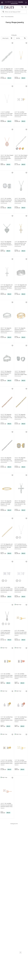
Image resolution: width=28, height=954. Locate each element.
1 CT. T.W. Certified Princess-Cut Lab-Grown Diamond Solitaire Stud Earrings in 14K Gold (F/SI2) (21, 762)
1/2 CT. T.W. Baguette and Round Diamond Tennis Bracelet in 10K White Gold (6, 459)
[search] (3, 11)
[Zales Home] (9, 7)
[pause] (2, 2)
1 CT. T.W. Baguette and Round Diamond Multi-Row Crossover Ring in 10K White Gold (21, 286)
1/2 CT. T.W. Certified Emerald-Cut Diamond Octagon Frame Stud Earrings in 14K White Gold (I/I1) (6, 200)
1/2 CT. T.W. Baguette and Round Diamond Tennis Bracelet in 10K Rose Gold (6, 416)
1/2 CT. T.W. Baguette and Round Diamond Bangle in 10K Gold (6, 502)
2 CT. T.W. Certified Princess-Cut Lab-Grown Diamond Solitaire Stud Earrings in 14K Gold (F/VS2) (21, 113)
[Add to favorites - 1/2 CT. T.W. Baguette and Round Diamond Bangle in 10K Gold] (12, 475)
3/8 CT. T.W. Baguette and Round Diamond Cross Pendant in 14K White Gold (20, 502)
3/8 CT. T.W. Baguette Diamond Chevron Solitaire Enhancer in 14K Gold (21, 329)
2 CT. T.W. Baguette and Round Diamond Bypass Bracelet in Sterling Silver (7, 70)
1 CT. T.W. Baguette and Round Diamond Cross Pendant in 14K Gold (21, 243)
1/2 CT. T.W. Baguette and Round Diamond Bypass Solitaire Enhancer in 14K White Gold (6, 373)
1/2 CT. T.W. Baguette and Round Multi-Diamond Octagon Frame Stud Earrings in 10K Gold (21, 459)
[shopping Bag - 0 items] (26, 7)
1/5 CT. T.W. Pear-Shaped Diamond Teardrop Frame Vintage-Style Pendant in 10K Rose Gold (7, 157)
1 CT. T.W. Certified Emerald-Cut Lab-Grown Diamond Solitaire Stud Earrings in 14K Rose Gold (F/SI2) (21, 675)
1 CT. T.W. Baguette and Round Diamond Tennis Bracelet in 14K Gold (7, 545)
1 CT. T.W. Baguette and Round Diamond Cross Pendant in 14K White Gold (7, 286)
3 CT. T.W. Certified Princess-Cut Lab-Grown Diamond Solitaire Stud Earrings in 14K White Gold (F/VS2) (21, 589)
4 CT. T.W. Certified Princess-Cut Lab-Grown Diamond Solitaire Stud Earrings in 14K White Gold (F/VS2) (7, 589)
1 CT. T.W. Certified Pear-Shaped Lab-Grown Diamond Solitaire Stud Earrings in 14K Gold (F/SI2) (7, 718)
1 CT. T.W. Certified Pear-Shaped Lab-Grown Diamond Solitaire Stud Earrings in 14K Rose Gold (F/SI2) (21, 718)
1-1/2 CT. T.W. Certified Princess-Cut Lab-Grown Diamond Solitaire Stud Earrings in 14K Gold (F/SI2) (7, 762)
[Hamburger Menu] (2, 7)
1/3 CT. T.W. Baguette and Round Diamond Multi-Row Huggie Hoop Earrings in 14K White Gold (20, 373)
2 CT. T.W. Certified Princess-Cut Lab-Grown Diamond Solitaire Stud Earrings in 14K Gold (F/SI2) (21, 632)
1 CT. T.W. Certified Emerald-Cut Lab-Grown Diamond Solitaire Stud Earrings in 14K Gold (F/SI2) (7, 675)
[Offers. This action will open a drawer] (22, 7)
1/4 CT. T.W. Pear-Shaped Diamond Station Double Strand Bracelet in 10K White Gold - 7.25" (21, 157)
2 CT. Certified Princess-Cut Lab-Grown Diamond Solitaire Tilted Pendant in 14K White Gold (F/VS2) (21, 545)
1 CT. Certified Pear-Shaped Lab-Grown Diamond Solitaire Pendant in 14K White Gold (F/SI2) (6, 632)
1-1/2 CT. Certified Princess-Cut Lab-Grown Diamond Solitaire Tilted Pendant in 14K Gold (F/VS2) (21, 70)
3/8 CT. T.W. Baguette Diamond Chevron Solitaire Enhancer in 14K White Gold (7, 329)
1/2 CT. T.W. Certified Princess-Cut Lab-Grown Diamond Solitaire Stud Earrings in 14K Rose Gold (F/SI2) (7, 805)
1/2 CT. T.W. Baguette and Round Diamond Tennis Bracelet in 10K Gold (20, 416)
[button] (26, 2)
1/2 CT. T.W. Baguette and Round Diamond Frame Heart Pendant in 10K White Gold (7, 243)
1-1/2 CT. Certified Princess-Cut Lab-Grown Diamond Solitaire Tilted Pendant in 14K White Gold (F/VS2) (7, 113)
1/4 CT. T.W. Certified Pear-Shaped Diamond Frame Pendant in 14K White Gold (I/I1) (20, 200)
